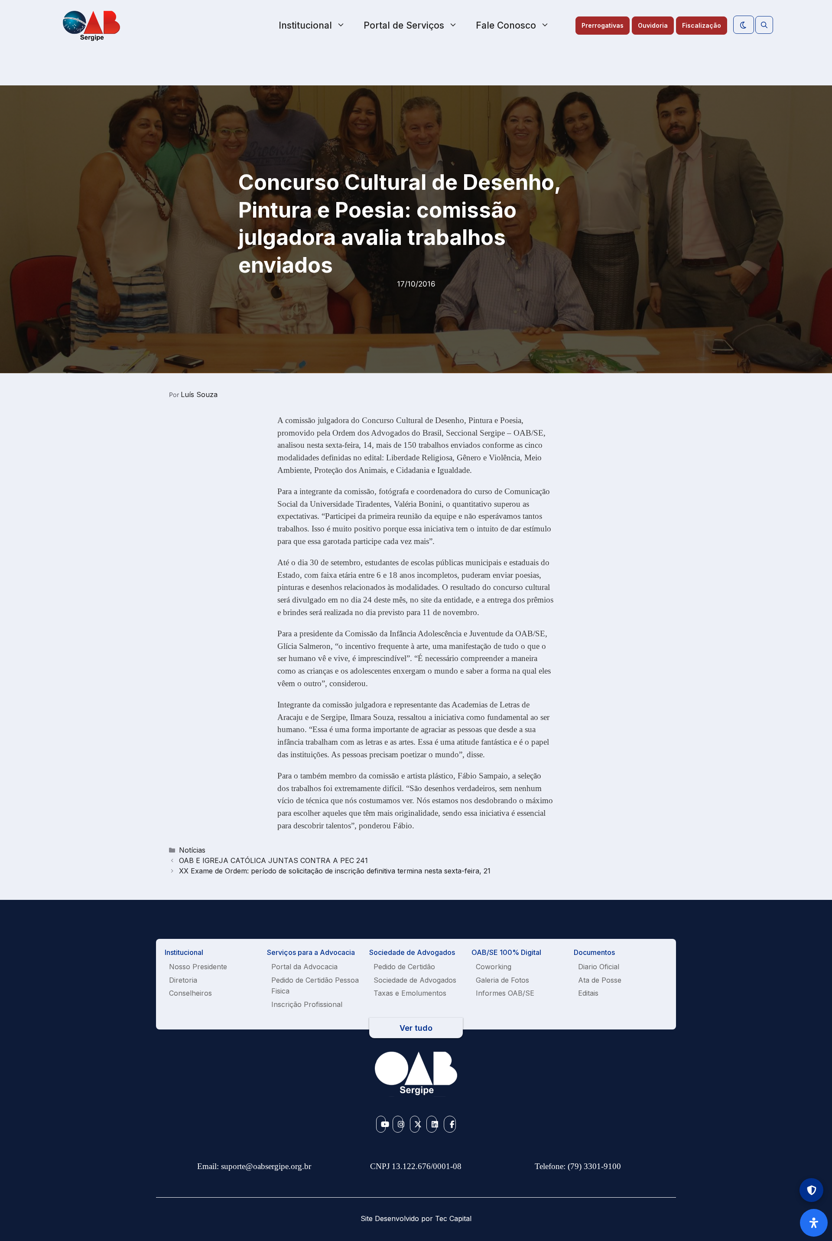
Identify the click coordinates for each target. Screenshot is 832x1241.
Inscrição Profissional (306, 1004)
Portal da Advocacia (304, 966)
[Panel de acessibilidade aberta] (814, 1223)
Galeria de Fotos (502, 980)
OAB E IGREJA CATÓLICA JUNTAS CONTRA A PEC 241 (273, 860)
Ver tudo (416, 1028)
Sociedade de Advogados (415, 980)
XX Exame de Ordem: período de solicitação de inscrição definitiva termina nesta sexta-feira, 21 (335, 870)
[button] (764, 25)
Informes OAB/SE (505, 993)
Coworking (493, 966)
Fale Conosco (506, 25)
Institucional (305, 25)
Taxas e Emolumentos (410, 993)
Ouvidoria (653, 25)
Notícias (192, 850)
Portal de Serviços (404, 25)
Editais (588, 993)
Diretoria (183, 980)
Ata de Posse (599, 980)
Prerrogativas (603, 25)
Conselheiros (190, 993)
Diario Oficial (598, 966)
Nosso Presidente (198, 966)
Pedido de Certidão (404, 966)
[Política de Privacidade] (811, 1190)
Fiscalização (701, 25)
